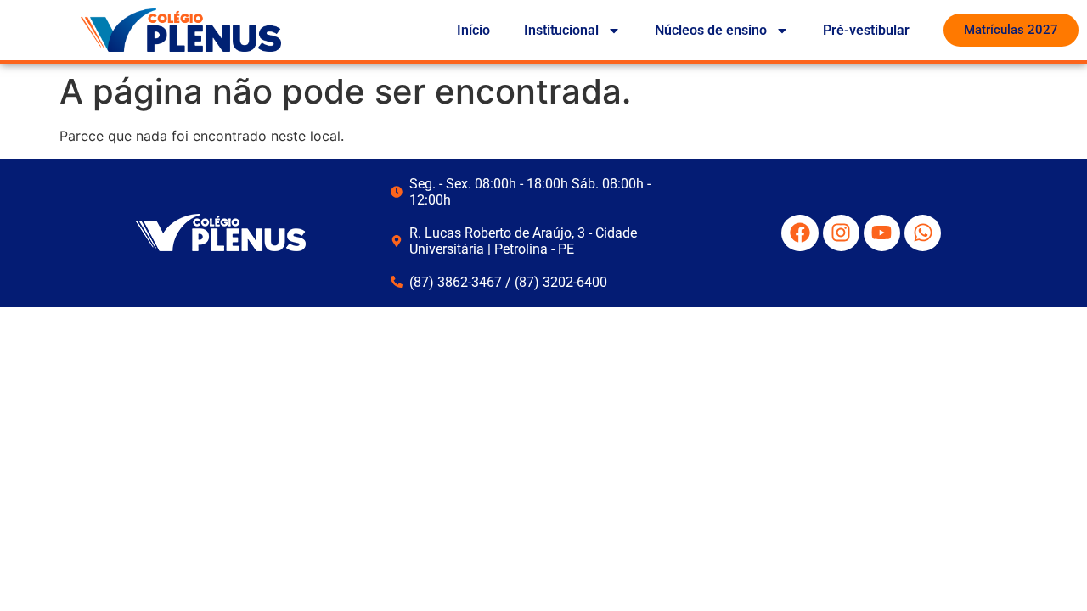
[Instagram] (841, 233)
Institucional (561, 30)
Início (473, 30)
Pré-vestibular (866, 30)
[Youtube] (882, 233)
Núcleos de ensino (711, 30)
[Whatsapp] (922, 233)
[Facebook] (799, 233)
